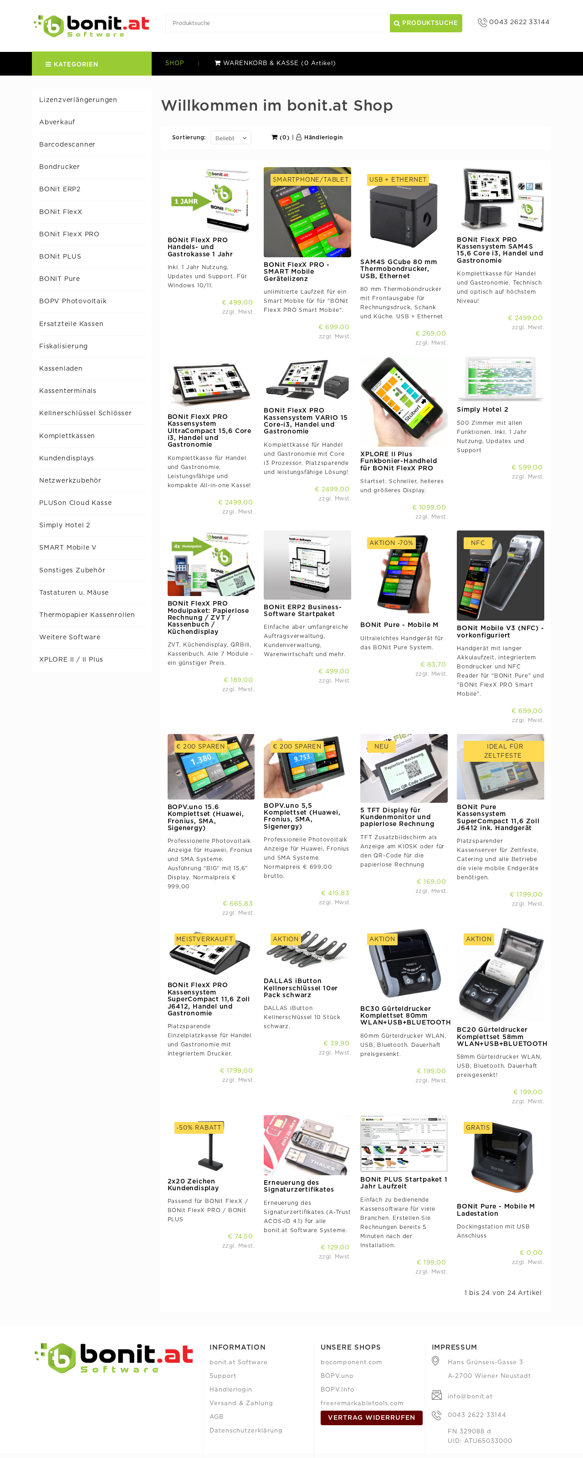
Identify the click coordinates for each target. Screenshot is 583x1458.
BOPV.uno (337, 1376)
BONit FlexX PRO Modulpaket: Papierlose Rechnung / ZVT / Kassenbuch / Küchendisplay (209, 618)
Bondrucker (59, 167)
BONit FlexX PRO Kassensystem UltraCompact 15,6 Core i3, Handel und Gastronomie (210, 431)
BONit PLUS (60, 257)
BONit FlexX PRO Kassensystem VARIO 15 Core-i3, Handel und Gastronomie (306, 421)
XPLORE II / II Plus (71, 660)
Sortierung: (189, 137)
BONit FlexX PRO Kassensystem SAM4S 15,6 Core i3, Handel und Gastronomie (500, 250)
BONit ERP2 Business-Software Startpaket (303, 610)
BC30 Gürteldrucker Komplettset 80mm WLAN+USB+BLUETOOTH (405, 1016)
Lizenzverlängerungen (78, 100)
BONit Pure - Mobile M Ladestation (496, 1210)
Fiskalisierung (63, 346)
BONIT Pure (59, 279)
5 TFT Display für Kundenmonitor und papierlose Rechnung (397, 817)
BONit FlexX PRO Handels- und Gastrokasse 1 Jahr (200, 247)
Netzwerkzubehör (70, 481)
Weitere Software (70, 637)
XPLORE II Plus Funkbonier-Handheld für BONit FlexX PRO (398, 461)
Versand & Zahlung (241, 1404)
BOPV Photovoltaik (73, 301)
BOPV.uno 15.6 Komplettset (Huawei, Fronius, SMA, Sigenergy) (206, 817)
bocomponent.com (351, 1363)
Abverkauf (57, 122)
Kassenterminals (68, 391)
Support (223, 1376)
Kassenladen (61, 369)
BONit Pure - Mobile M (399, 625)
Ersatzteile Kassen (71, 324)
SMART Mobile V (68, 548)
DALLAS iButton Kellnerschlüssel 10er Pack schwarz (301, 988)
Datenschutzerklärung (246, 1431)
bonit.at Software (239, 1363)
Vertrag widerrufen (371, 1418)
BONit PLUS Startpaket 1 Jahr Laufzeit (403, 1183)
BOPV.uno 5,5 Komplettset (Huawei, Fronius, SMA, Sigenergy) (302, 816)
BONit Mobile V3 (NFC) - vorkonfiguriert (500, 631)
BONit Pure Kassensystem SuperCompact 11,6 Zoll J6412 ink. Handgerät (498, 817)
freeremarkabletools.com (362, 1404)
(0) (284, 137)
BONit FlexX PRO (69, 234)
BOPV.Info (337, 1390)
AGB (217, 1417)
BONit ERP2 (60, 189)
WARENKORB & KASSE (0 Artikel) (278, 63)
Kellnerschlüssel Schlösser (85, 413)
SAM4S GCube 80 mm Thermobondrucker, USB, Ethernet (398, 269)
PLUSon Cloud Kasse (75, 503)
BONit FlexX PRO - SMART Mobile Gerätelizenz (297, 272)
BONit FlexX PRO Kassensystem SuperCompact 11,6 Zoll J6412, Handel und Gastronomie (209, 999)
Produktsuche (429, 23)
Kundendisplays (66, 458)
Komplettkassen (67, 436)
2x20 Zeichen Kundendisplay (193, 1185)
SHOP (174, 63)
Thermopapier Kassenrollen (87, 615)
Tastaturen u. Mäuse (74, 593)
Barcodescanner (67, 145)
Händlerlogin (322, 137)
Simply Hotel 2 (64, 525)
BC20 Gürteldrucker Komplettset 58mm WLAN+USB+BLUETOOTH (502, 1037)
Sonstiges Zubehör (72, 570)
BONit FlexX (60, 212)
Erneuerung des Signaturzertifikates (299, 1186)
